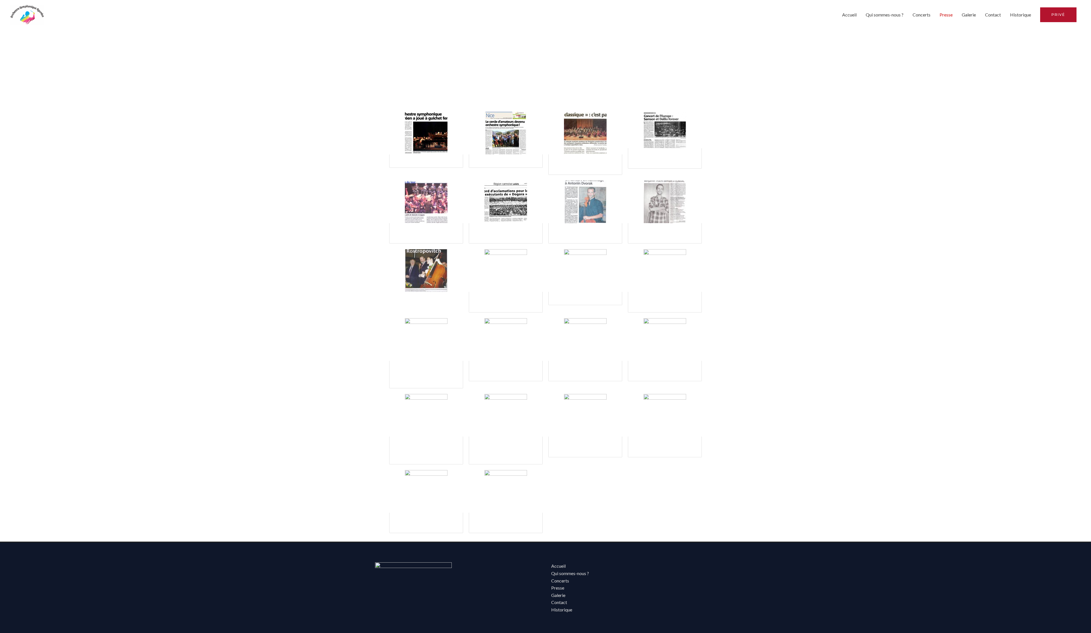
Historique (1020, 14)
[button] (1058, 14)
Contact (993, 14)
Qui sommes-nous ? (884, 14)
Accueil (849, 14)
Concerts (921, 14)
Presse (946, 14)
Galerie (969, 14)
